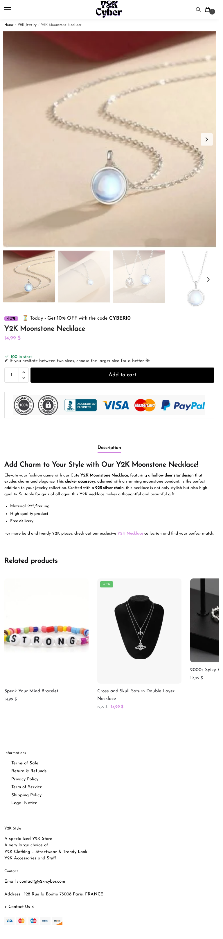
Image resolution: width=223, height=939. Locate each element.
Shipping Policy (26, 795)
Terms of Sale (24, 763)
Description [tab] (109, 447)
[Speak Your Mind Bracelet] (46, 631)
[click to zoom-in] (111, 139)
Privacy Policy (24, 779)
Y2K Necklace (130, 533)
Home (9, 25)
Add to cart (122, 375)
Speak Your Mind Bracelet (31, 691)
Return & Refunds (28, 771)
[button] (207, 139)
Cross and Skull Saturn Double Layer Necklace (136, 695)
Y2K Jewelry (27, 25)
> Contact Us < (19, 907)
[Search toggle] (198, 9)
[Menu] (13, 9)
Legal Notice (24, 803)
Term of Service (26, 787)
